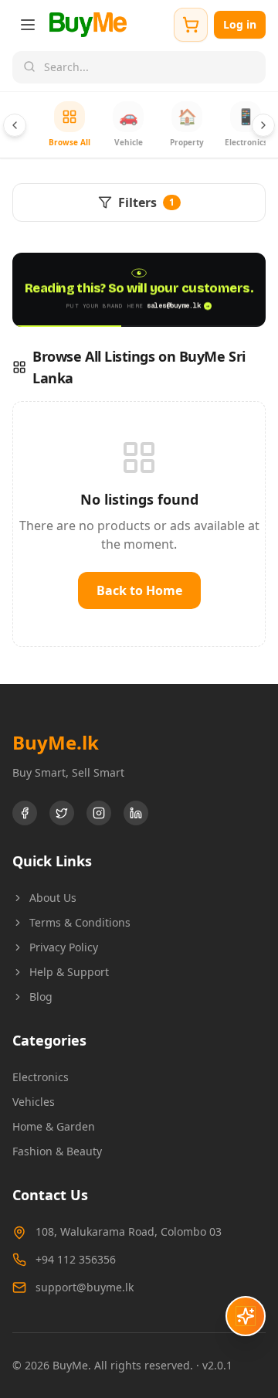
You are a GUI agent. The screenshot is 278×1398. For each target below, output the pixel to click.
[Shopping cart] (191, 25)
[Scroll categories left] (14, 125)
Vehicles (33, 1101)
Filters (146, 202)
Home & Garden (53, 1126)
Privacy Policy (63, 947)
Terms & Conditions (80, 922)
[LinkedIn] (136, 813)
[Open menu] (27, 24)
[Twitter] (61, 813)
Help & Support (69, 971)
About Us (52, 897)
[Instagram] (98, 813)
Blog (41, 996)
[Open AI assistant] (245, 1316)
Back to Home (139, 590)
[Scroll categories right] (263, 125)
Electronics (40, 1077)
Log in (239, 24)
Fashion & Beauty (57, 1151)
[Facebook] (24, 813)
